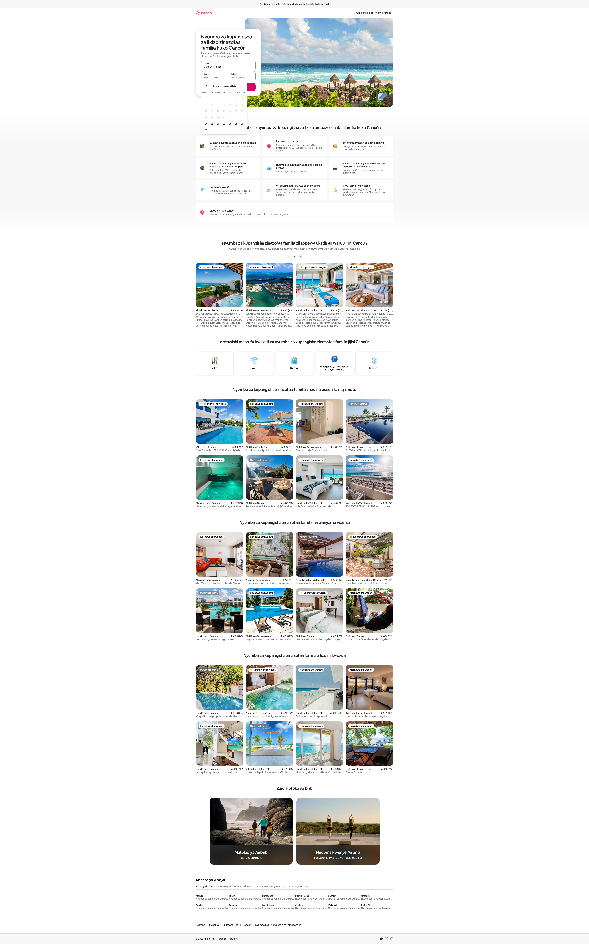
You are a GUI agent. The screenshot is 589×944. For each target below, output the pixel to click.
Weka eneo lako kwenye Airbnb (373, 12)
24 (206, 123)
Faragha (222, 938)
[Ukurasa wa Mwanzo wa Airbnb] (204, 13)
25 (212, 123)
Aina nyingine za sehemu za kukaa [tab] (234, 886)
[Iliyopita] (288, 256)
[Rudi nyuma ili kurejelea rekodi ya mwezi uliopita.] (206, 86)
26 (218, 123)
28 (230, 123)
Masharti (233, 938)
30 (242, 123)
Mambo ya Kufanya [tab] (298, 886)
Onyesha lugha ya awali (317, 4)
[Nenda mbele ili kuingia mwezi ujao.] (242, 86)
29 (236, 123)
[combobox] (228, 67)
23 (242, 117)
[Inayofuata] (300, 256)
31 (206, 130)
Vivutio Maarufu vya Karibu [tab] (270, 886)
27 (224, 123)
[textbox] (215, 77)
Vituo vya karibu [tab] (204, 886)
